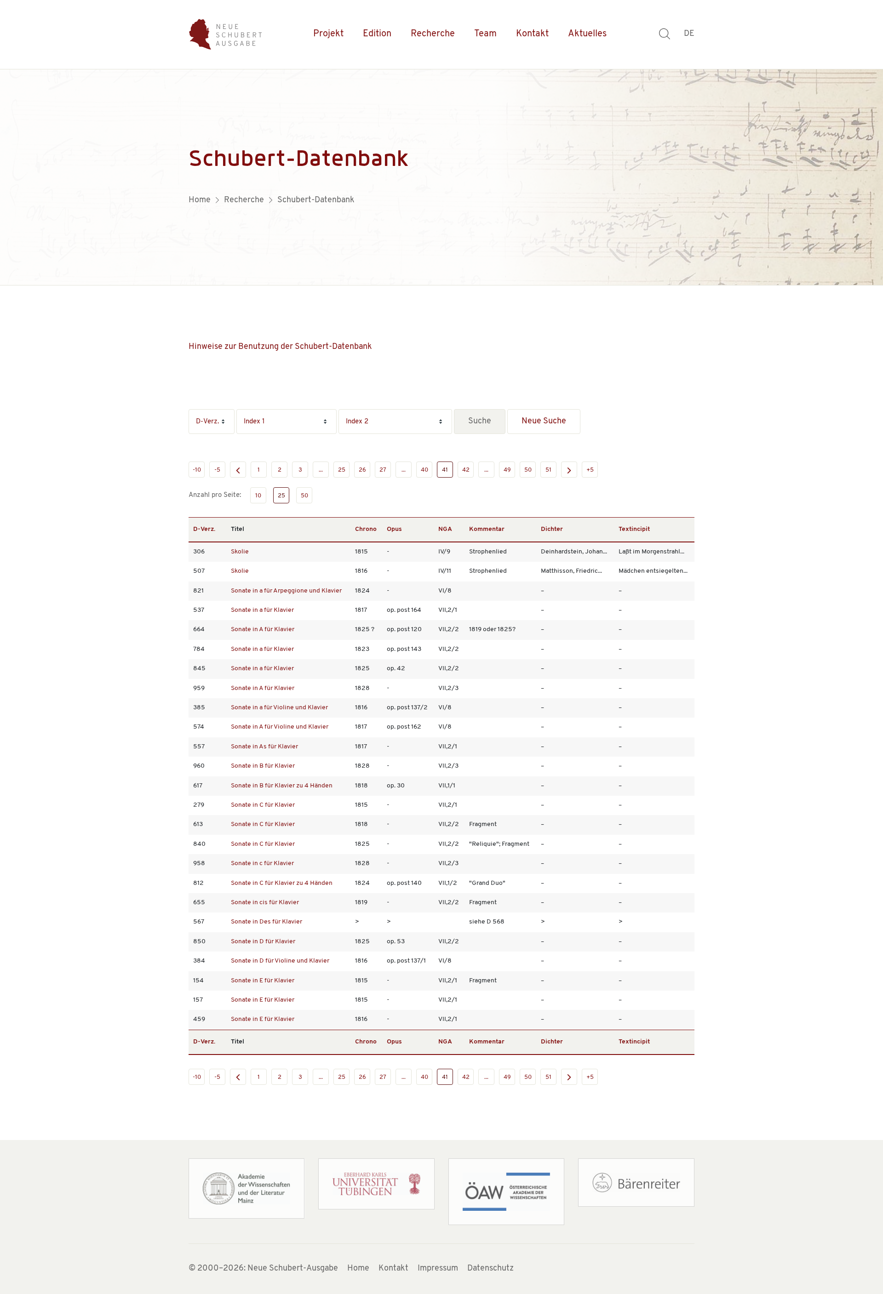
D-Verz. (204, 529)
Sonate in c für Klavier (262, 863)
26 (362, 470)
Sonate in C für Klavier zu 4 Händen (282, 883)
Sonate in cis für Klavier (265, 902)
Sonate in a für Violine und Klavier (279, 707)
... (321, 470)
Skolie (240, 551)
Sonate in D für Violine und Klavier (280, 961)
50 (528, 470)
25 (341, 470)
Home (358, 1269)
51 (548, 470)
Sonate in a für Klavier (262, 610)
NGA (445, 529)
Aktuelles (587, 34)
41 (445, 470)
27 (382, 470)
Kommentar (487, 529)
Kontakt (532, 34)
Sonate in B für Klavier (263, 766)
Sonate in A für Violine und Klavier (279, 727)
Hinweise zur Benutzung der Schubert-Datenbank (280, 347)
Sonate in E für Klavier (262, 980)
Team (485, 34)
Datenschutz (490, 1269)
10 (258, 496)
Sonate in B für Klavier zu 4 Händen (282, 785)
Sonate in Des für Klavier (266, 921)
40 (424, 470)
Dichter (552, 529)
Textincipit (634, 529)
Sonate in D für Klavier (263, 941)
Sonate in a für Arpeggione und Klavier (286, 590)
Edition (377, 34)
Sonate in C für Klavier (263, 805)
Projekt (328, 34)
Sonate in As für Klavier (264, 746)
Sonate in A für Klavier (262, 629)
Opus (394, 529)
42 (466, 470)
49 (507, 470)
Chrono (366, 529)
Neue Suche (544, 421)
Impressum (438, 1269)
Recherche (433, 34)
